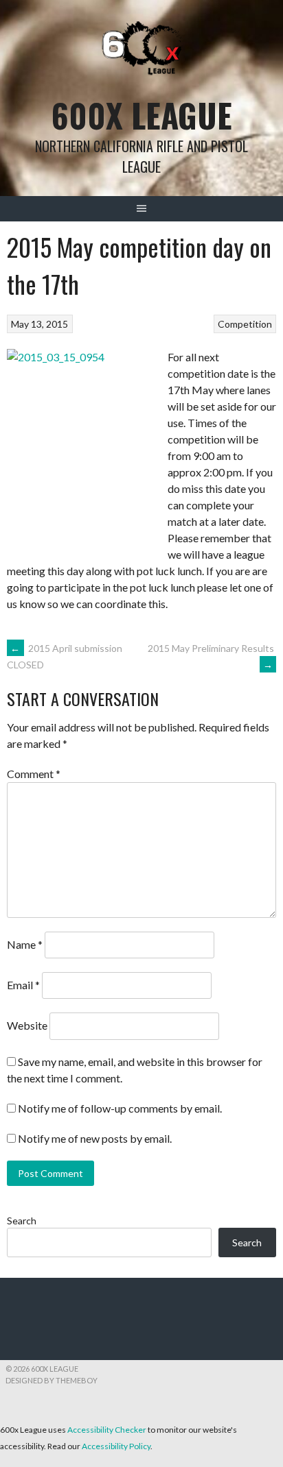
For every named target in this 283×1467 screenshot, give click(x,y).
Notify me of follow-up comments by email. (120, 1108)
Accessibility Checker (106, 1429)
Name (25, 944)
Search (21, 1220)
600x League (142, 114)
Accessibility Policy (116, 1446)
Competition (245, 324)
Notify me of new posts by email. (95, 1138)
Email (23, 984)
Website (27, 1025)
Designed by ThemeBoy (51, 1380)
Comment (33, 773)
